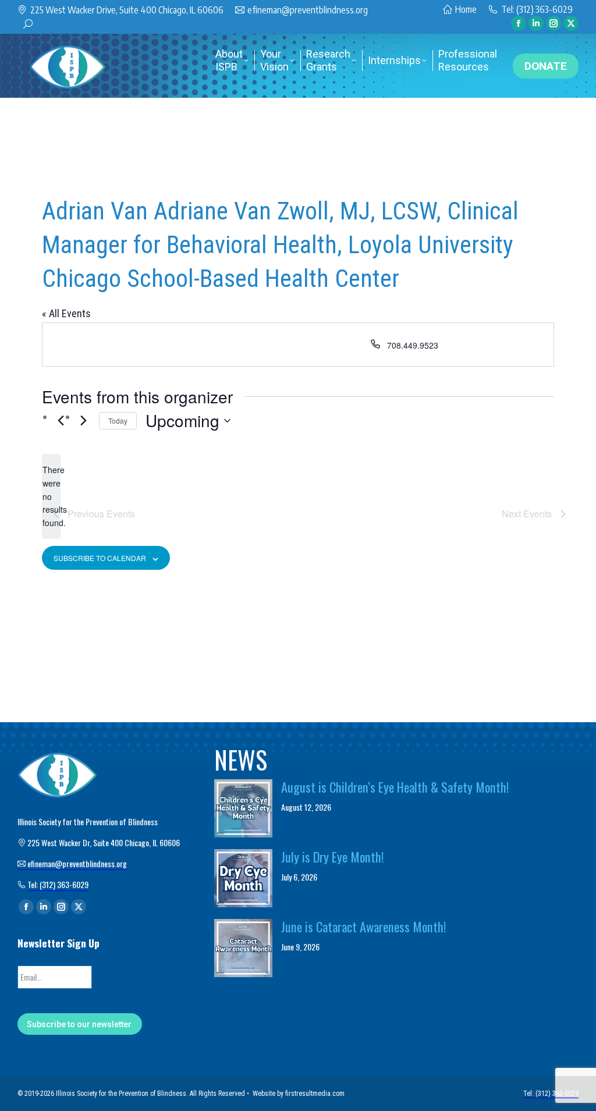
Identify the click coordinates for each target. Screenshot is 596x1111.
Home (466, 9)
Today (117, 420)
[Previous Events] (61, 420)
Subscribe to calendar (100, 558)
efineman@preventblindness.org (307, 10)
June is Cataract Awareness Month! (363, 926)
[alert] (51, 496)
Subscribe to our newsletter (79, 1024)
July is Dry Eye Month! (332, 856)
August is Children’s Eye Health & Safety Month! (395, 786)
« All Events (66, 313)
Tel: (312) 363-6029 (537, 9)
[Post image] (243, 808)
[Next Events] (83, 420)
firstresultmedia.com (315, 1093)
